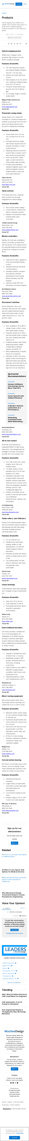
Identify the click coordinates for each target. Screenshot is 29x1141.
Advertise (9, 1102)
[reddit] (17, 43)
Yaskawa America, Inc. (10, 978)
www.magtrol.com (8, 754)
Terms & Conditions (15, 1105)
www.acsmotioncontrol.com (11, 296)
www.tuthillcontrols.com (10, 230)
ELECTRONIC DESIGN (14, 1094)
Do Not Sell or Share (18, 1102)
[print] (26, 43)
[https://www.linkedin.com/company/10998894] (13, 1083)
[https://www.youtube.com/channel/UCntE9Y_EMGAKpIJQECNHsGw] (17, 1083)
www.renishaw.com (8, 690)
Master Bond (6, 965)
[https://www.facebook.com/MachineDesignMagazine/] (11, 1083)
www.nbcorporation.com (10, 810)
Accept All (14, 1137)
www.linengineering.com (10, 512)
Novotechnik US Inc (9, 971)
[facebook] (9, 43)
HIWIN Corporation (8, 963)
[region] (14, 912)
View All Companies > (14, 982)
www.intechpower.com (9, 578)
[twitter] (14, 43)
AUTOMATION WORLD (14, 1090)
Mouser (5, 968)
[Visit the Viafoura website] (22, 915)
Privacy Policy (5, 1105)
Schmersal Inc (7, 976)
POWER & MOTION (14, 1096)
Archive (4, 13)
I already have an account (14, 933)
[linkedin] (11, 43)
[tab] (6, 908)
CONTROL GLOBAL (14, 1092)
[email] (20, 43)
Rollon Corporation (8, 973)
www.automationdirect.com (11, 434)
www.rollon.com (7, 621)
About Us (4, 1102)
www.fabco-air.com (8, 184)
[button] (3, 4)
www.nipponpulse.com (9, 107)
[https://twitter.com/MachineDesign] (15, 1083)
